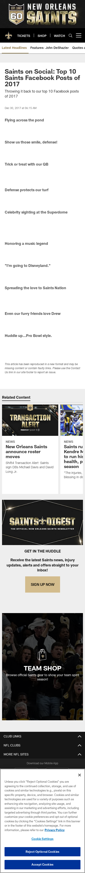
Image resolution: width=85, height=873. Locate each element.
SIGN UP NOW (42, 584)
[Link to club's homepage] (9, 33)
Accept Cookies (42, 864)
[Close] (80, 775)
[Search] (70, 35)
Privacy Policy (55, 830)
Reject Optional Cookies (42, 851)
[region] (42, 821)
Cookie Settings (43, 839)
